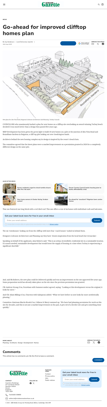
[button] (4, 4)
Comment (98, 360)
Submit (97, 220)
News (5, 19)
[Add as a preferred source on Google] (84, 43)
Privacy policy (50, 376)
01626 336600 (16, 395)
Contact (47, 374)
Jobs (46, 378)
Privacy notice (54, 224)
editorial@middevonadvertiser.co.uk (21, 398)
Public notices (50, 380)
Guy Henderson (9, 42)
